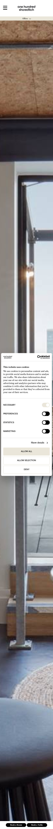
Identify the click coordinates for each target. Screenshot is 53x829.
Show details (37, 442)
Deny (26, 470)
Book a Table (37, 825)
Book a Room (16, 825)
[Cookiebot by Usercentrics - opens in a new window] (38, 357)
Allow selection (26, 461)
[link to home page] (26, 8)
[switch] (46, 414)
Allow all (26, 452)
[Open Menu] (5, 8)
